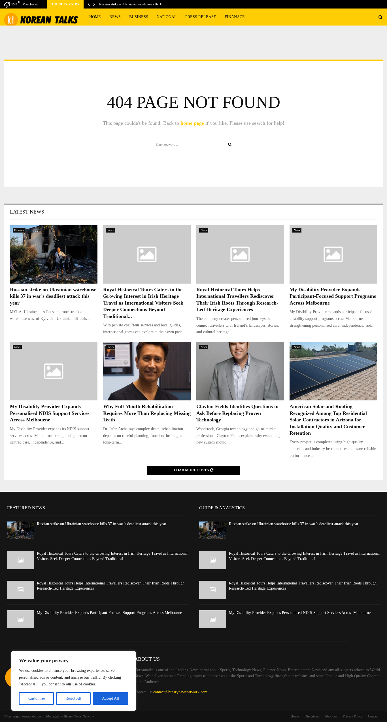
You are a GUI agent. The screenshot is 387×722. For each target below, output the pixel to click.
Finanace (235, 17)
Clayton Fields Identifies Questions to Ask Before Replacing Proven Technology (237, 413)
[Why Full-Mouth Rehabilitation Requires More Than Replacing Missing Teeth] (147, 371)
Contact (373, 716)
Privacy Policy (352, 716)
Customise (36, 698)
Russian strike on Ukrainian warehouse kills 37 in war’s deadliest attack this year (53, 296)
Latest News (27, 212)
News (115, 17)
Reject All (73, 698)
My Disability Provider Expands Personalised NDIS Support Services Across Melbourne (50, 413)
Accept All (110, 698)
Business (138, 17)
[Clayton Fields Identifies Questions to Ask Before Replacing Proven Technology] (240, 371)
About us (331, 716)
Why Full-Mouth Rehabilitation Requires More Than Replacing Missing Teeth (147, 413)
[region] (73, 681)
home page (192, 123)
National (167, 17)
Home (95, 17)
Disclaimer (312, 716)
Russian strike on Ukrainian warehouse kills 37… (132, 4)
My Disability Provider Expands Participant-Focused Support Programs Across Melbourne (333, 296)
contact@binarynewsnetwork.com (180, 692)
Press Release (200, 17)
